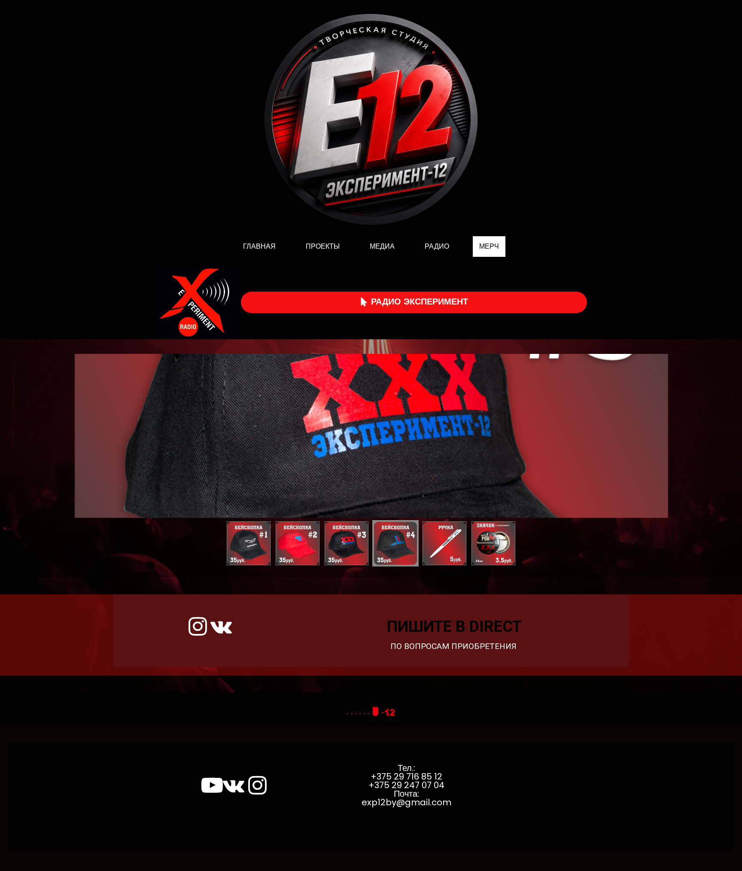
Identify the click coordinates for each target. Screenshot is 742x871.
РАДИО (437, 246)
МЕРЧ (489, 246)
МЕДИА (382, 246)
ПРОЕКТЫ (323, 246)
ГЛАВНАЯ (259, 246)
